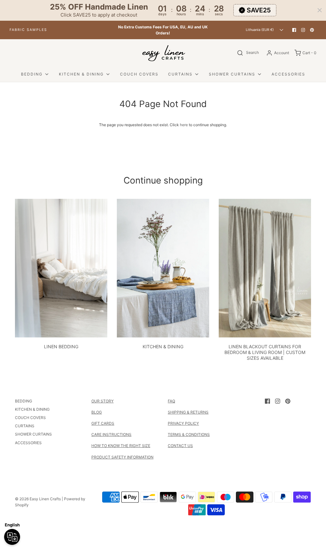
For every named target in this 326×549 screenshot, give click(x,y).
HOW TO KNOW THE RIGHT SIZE (120, 445)
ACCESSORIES (288, 74)
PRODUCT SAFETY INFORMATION (122, 457)
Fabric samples (28, 30)
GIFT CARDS (102, 423)
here (184, 124)
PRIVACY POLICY (183, 423)
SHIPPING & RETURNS (188, 412)
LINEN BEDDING (61, 346)
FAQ (171, 401)
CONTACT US (180, 445)
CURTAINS (24, 425)
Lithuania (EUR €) (260, 30)
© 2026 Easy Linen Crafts (38, 498)
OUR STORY (102, 401)
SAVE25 (259, 10)
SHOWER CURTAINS (33, 434)
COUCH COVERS (139, 74)
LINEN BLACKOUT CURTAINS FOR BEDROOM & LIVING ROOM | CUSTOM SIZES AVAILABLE (264, 352)
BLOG (96, 412)
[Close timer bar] (319, 10)
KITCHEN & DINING (163, 346)
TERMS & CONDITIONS (189, 434)
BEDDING (23, 401)
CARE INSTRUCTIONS (111, 434)
